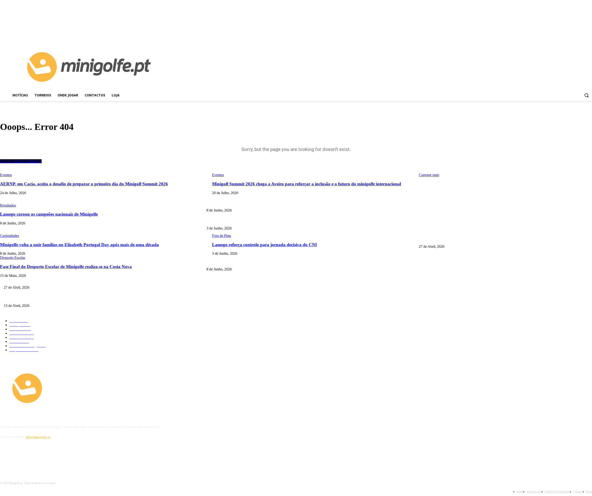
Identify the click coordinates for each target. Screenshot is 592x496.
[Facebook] (583, 36)
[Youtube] (589, 36)
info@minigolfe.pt (38, 437)
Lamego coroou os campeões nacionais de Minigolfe (453, 202)
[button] (586, 95)
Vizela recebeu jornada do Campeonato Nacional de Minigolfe (459, 239)
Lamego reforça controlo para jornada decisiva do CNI (242, 221)
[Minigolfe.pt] (74, 388)
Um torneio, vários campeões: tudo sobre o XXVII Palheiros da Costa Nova (53, 298)
